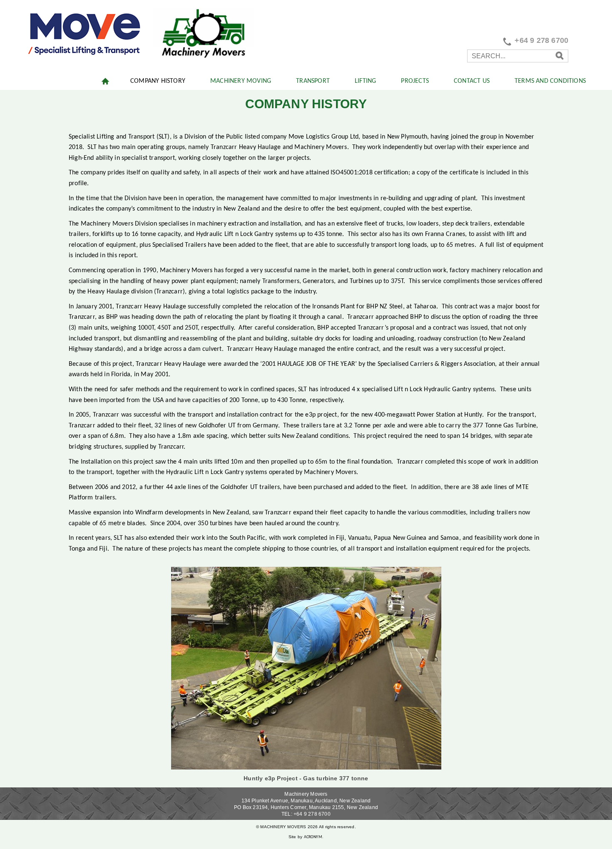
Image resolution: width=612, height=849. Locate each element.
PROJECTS (415, 81)
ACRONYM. (314, 837)
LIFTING (365, 81)
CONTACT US (472, 81)
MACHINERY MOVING (240, 81)
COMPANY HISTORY (157, 81)
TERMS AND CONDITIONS (550, 81)
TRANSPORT (313, 81)
